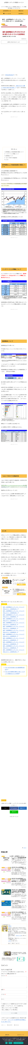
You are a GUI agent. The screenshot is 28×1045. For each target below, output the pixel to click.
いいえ (10, 1043)
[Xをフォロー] (11, 943)
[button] (25, 511)
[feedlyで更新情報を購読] (17, 943)
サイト (2, 999)
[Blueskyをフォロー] (13, 943)
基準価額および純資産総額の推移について (14, 151)
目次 (12, 149)
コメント (4, 975)
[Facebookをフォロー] (15, 943)
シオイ (9, 926)
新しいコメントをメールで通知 (9, 1007)
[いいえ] (26, 1040)
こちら (9, 940)
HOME (7, 1034)
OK (6, 1043)
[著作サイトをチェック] (9, 943)
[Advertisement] (14, 58)
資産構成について (9, 155)
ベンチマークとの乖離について (12, 153)
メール (3, 994)
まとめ (6, 159)
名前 (3, 989)
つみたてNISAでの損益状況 (11, 157)
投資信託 (4, 800)
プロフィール (18, 935)
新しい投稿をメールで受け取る (9, 1009)
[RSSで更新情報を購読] (19, 943)
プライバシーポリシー (18, 1043)
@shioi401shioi (9, 74)
